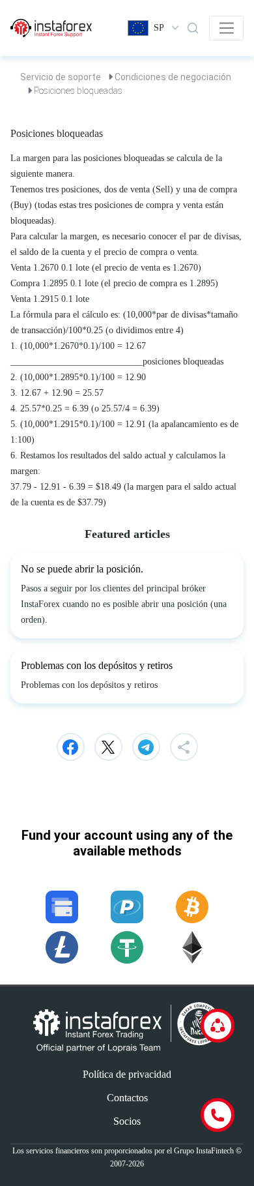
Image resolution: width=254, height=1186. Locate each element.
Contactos (127, 1097)
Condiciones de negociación (173, 77)
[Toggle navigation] (226, 28)
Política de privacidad (127, 1074)
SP (159, 28)
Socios (127, 1121)
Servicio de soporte (60, 77)
